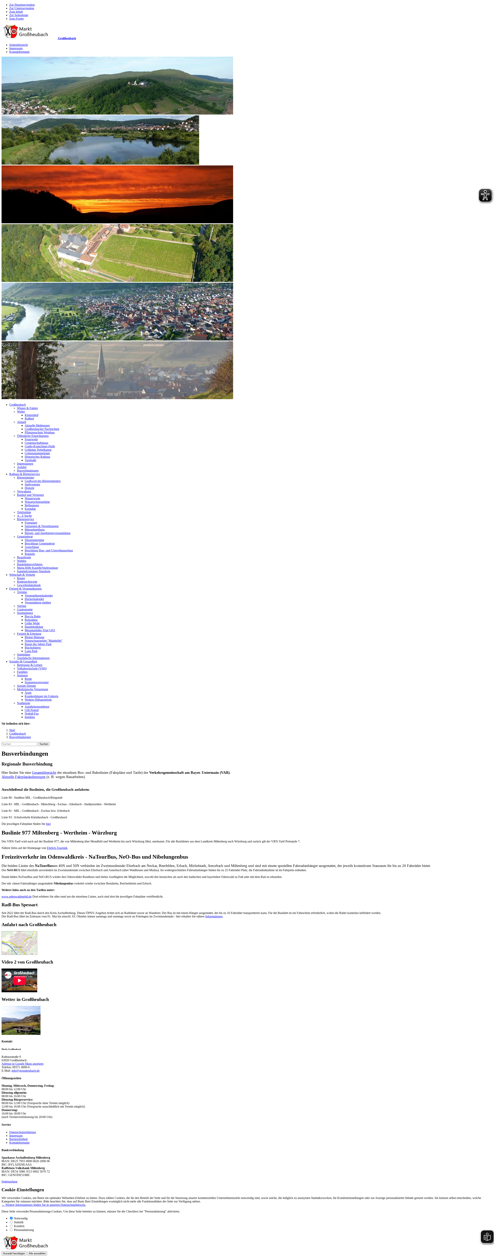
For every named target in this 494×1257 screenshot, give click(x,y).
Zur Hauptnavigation (22, 4)
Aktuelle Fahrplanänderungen (24, 777)
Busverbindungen (28, 470)
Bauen (21, 578)
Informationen (213, 916)
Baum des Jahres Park (38, 644)
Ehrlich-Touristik (57, 848)
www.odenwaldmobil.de (17, 896)
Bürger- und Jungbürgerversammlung (47, 533)
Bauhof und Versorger (30, 495)
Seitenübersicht (18, 44)
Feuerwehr (31, 439)
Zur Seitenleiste (18, 15)
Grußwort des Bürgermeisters (43, 481)
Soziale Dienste (26, 685)
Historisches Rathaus (37, 456)
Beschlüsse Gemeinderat (40, 543)
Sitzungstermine (34, 540)
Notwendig (21, 1218)
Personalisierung (24, 1230)
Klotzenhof (31, 415)
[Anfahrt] (19, 953)
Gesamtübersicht (44, 773)
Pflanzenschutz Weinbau (40, 432)
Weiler (21, 411)
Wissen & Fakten (27, 408)
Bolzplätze (31, 619)
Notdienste (23, 703)
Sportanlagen (25, 613)
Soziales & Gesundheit (23, 661)
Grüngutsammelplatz (37, 453)
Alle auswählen (37, 1253)
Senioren (22, 675)
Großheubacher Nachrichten (42, 429)
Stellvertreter (32, 484)
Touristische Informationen (33, 658)
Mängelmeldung (35, 529)
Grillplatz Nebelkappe (38, 449)
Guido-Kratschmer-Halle (40, 446)
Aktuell (21, 422)
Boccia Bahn (33, 616)
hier (48, 823)
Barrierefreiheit (18, 1139)
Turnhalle (30, 460)
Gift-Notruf (32, 710)
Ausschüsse (32, 547)
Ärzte (28, 692)
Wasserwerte (32, 498)
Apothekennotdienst (37, 706)
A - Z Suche (24, 515)
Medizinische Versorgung (32, 689)
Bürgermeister (25, 477)
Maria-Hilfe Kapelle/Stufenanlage (37, 567)
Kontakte (30, 508)
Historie (29, 488)
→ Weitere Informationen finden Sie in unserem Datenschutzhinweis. (44, 1204)
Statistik (19, 1222)
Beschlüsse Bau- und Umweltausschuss (49, 550)
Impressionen (25, 463)
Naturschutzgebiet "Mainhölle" (44, 640)
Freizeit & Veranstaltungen (25, 588)
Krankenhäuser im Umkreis (41, 696)
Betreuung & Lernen (29, 665)
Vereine (21, 606)
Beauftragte (24, 557)
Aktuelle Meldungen (37, 425)
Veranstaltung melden (38, 602)
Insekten (30, 717)
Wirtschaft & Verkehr (22, 574)
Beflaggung (32, 505)
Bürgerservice (25, 519)
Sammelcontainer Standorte (33, 571)
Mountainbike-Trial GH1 (40, 630)
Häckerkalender (34, 599)
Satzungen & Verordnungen (42, 526)
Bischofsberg (33, 647)
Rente (28, 678)
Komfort (19, 1226)
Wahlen (21, 560)
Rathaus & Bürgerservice (24, 474)
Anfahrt (21, 467)
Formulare (31, 522)
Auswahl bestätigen (14, 1253)
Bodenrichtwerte (27, 581)
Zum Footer (16, 18)
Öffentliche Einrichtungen (33, 436)
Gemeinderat (25, 536)
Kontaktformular (19, 51)
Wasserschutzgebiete (37, 501)
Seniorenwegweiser (37, 682)
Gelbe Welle (32, 623)
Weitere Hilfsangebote (38, 699)
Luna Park (31, 651)
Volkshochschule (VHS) (32, 668)
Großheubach (17, 404)
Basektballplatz (34, 626)
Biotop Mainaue (34, 637)
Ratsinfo (30, 554)
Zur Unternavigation (21, 8)
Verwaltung (24, 491)
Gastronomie (25, 609)
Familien (22, 672)
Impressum (16, 48)
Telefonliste (24, 512)
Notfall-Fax (32, 713)
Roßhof (29, 418)
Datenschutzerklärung (22, 1132)
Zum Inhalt (16, 11)
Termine (22, 592)
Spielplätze (23, 654)
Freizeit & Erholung (29, 633)
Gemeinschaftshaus (36, 442)
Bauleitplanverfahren (29, 564)
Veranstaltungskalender (39, 595)
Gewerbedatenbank (29, 585)
